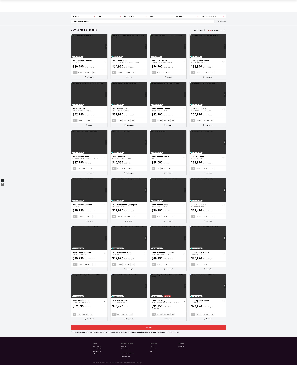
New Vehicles (97, 346)
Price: (151, 16)
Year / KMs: (179, 16)
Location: (75, 16)
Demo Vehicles (97, 349)
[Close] (2, 184)
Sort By (209, 30)
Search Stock (125, 349)
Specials (95, 353)
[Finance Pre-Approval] (2, 180)
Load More (148, 327)
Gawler (152, 346)
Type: (99, 16)
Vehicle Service (126, 356)
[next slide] (106, 46)
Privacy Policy (119, 362)
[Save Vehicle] (105, 62)
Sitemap (125, 362)
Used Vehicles (97, 351)
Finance (123, 346)
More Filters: (205, 16)
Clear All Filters (221, 21)
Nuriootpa (153, 349)
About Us (181, 346)
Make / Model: (128, 16)
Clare (151, 351)
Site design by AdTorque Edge (135, 362)
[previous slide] (72, 46)
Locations (181, 349)
